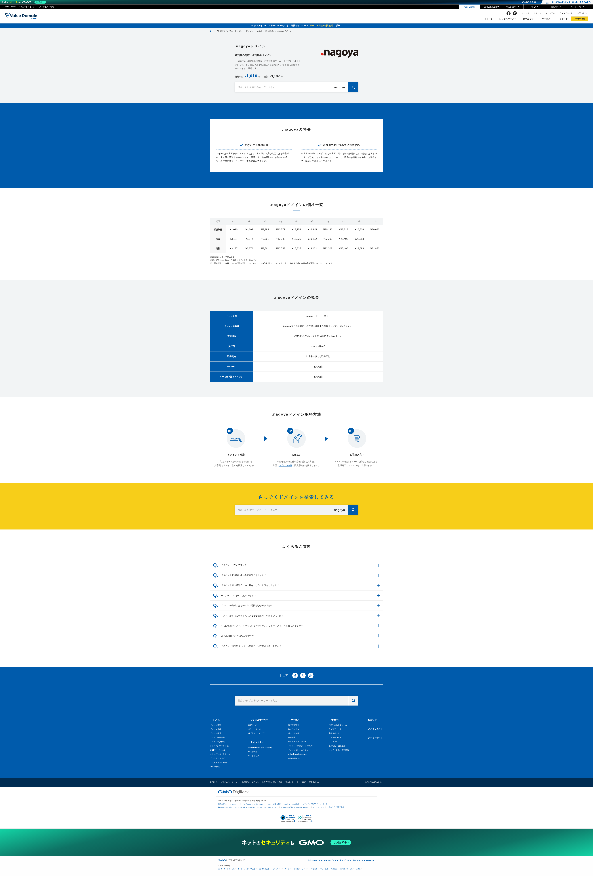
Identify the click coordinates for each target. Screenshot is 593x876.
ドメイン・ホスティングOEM (300, 746)
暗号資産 (334, 869)
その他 (358, 869)
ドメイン (488, 19)
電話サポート (334, 733)
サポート (537, 13)
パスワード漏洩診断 (274, 804)
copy (310, 675)
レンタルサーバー (508, 19)
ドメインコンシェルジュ (298, 750)
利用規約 (213, 782)
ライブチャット (566, 13)
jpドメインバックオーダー (221, 754)
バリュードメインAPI (297, 742)
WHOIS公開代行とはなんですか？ (237, 636)
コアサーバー (253, 725)
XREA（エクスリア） (257, 733)
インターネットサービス (226, 869)
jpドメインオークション (220, 746)
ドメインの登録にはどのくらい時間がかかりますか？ (247, 605)
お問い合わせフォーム (338, 725)
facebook (509, 13)
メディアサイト (375, 738)
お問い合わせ (582, 13)
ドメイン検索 (215, 725)
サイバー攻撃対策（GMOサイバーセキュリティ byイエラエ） (256, 807)
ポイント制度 (293, 733)
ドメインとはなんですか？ (234, 565)
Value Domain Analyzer (298, 754)
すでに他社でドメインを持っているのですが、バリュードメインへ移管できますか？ (262, 625)
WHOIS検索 (215, 767)
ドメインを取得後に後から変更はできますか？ (243, 575)
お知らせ (525, 13)
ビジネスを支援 (264, 869)
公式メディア (555, 7)
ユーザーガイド (335, 737)
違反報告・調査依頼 (337, 746)
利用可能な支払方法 (250, 782)
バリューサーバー (255, 729)
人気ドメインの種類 (218, 762)
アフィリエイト (375, 728)
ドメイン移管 (215, 733)
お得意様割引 (293, 725)
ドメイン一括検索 (217, 742)
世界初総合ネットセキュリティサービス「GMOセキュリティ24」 (240, 804)
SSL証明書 (252, 752)
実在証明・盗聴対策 (225, 807)
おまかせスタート (295, 729)
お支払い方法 (285, 465)
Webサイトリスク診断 (291, 804)
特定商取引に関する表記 (272, 782)
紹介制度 (291, 737)
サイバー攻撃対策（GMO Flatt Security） (295, 807)
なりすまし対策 (318, 807)
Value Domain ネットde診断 (260, 747)
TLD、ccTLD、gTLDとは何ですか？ (238, 595)
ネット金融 (324, 869)
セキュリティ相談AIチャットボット (315, 804)
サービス (546, 19)
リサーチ (305, 869)
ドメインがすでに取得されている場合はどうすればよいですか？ (252, 615)
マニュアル (550, 13)
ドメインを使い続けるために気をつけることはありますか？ (250, 585)
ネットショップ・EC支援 (246, 869)
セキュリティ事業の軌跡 (335, 807)
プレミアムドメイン (218, 758)
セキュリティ (529, 19)
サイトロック (253, 756)
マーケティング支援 (292, 869)
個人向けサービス (346, 869)
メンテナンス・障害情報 (339, 750)
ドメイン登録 (215, 729)
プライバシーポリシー (230, 782)
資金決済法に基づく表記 (295, 782)
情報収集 (314, 869)
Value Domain (469, 7)
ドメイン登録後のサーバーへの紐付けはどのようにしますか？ (251, 646)
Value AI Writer (294, 758)
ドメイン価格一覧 (217, 737)
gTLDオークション (218, 750)
